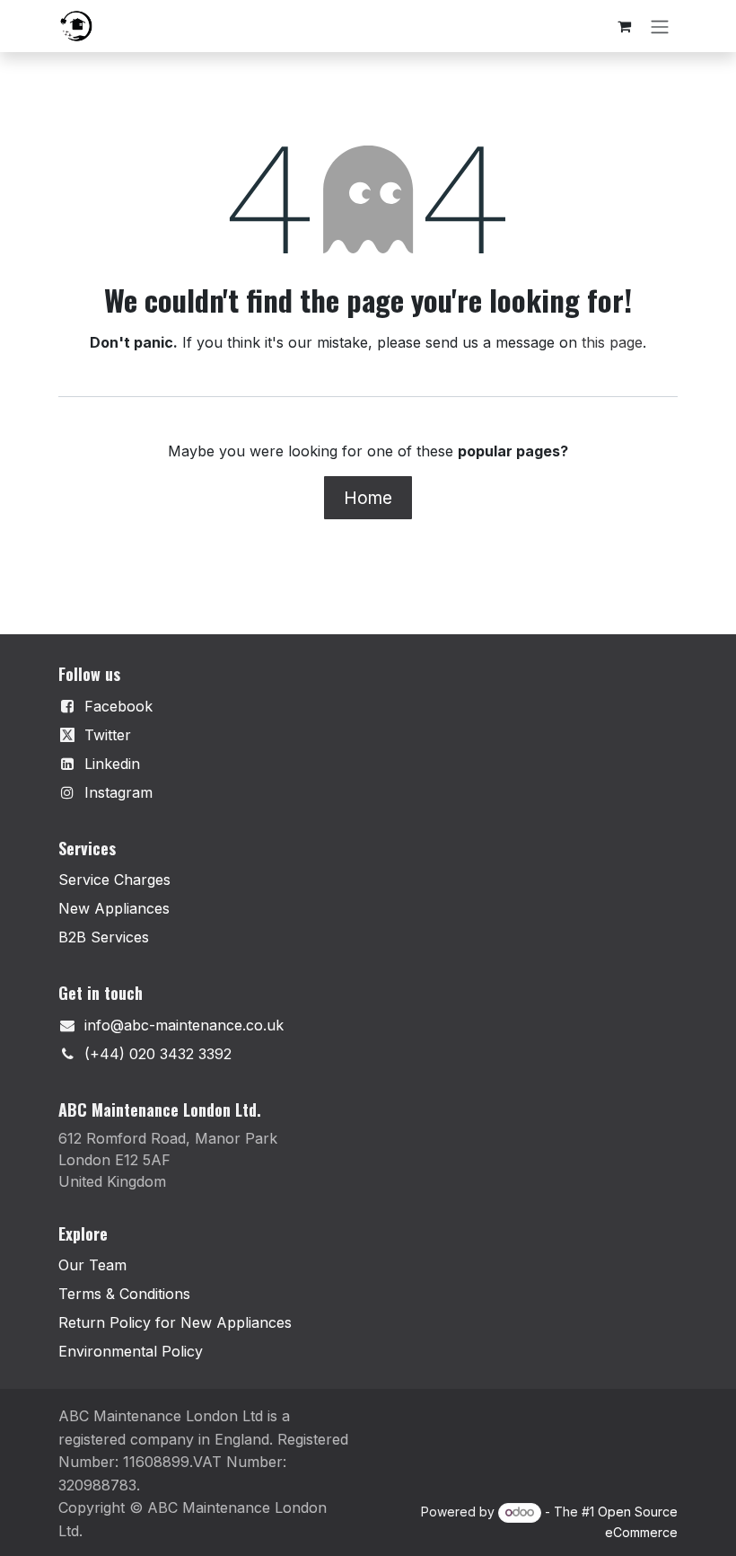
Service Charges (114, 880)
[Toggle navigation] (660, 26)
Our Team (92, 1265)
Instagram (118, 792)
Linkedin (112, 764)
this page (612, 342)
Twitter (107, 735)
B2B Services (103, 937)
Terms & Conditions (124, 1294)
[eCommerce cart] (624, 26)
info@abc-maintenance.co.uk (184, 1025)
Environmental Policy (130, 1351)
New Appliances (114, 908)
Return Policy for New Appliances (175, 1322)
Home (368, 497)
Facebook (118, 706)
